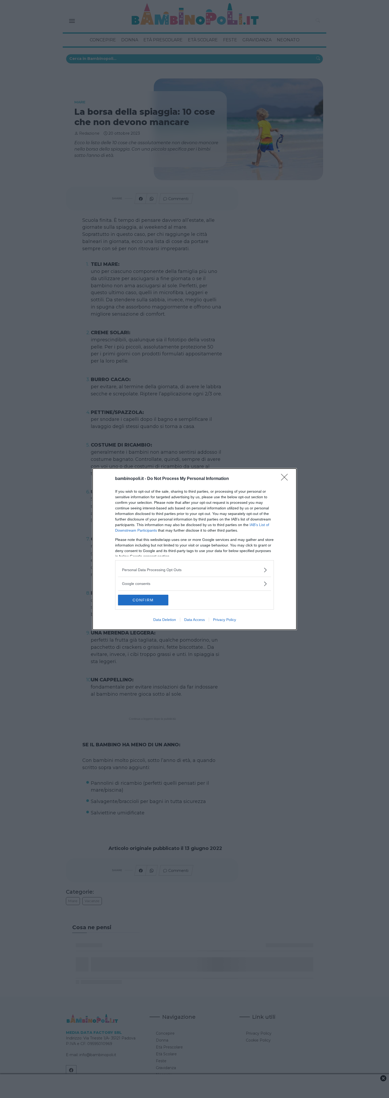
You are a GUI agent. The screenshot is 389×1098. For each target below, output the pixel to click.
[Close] (286, 479)
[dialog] (194, 549)
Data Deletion (164, 620)
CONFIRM (143, 600)
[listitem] (194, 570)
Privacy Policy (224, 620)
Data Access (194, 620)
